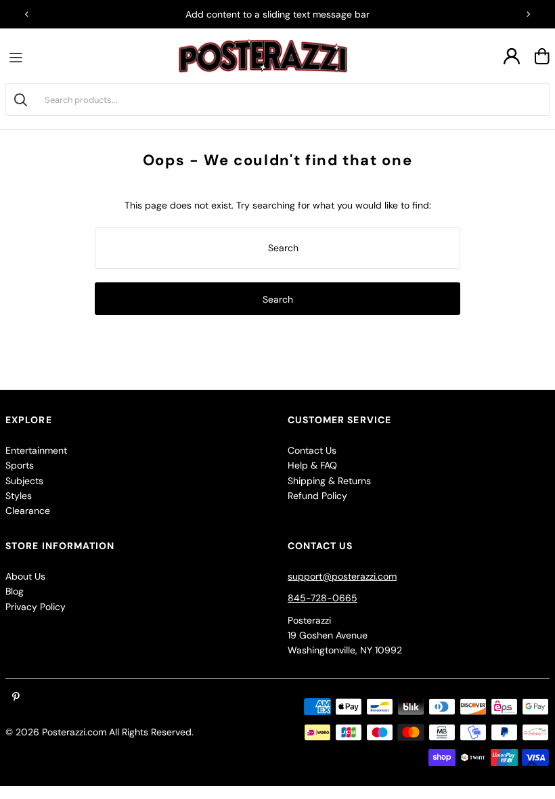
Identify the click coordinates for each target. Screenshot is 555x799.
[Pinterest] (16, 697)
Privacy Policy (35, 607)
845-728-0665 (322, 598)
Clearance (27, 510)
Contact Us (312, 450)
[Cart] (542, 56)
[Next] (528, 14)
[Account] (512, 56)
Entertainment (36, 450)
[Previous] (27, 14)
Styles (18, 496)
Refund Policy (317, 496)
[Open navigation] (18, 56)
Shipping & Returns (329, 481)
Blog (14, 591)
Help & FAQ (312, 465)
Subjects (24, 481)
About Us (25, 576)
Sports (19, 465)
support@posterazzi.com (342, 576)
